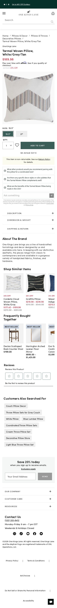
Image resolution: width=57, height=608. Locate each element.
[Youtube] (28, 533)
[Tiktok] (22, 533)
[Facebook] (35, 533)
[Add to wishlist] (17, 145)
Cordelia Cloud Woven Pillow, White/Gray (11, 301)
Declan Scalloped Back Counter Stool (13, 347)
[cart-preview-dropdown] (53, 13)
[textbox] (8, 145)
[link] (28, 213)
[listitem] (16, 406)
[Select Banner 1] (6, 4)
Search (9, 20)
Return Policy (44, 159)
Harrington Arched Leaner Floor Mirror (35, 349)
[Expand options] (53, 213)
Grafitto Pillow (33, 298)
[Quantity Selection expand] (11, 145)
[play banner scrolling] (8, 4)
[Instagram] (15, 533)
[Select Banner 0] (4, 4)
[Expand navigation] (6, 13)
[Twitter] (42, 533)
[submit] (52, 21)
